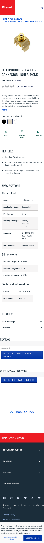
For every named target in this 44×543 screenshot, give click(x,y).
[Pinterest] (25, 498)
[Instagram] (11, 498)
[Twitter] (32, 498)
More (4, 109)
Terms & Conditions (11, 519)
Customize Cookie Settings (10, 538)
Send (6, 135)
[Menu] (41, 3)
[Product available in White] (16, 122)
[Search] (41, 12)
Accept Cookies (33, 538)
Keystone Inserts (33, 21)
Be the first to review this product (17, 355)
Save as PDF (22, 136)
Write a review (27, 86)
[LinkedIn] (18, 498)
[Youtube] (39, 498)
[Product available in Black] (4, 122)
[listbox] (22, 44)
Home (4, 19)
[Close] (41, 526)
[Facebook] (4, 498)
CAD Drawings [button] (8, 322)
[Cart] (41, 8)
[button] (41, 27)
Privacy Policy (9, 514)
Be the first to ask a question (19, 379)
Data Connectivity (13, 21)
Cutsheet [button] (6, 327)
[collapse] (39, 450)
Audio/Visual (16, 19)
